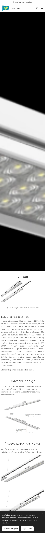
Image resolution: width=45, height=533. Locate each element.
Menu (42, 8)
